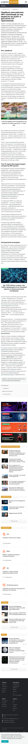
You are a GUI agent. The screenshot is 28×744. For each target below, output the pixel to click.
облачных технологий (7, 257)
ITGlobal (23, 331)
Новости (4, 684)
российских (13, 142)
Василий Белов (5, 333)
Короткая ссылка (6, 394)
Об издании (5, 701)
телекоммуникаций (6, 151)
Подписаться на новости (7, 391)
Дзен (14, 710)
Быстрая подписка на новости (11, 714)
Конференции (16, 684)
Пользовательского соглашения (14, 738)
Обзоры (4, 690)
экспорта (8, 261)
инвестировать (13, 362)
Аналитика (4, 686)
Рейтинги (4, 688)
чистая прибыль (5, 85)
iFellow (14, 345)
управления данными (14, 189)
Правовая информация (9, 722)
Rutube (14, 706)
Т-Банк (22, 338)
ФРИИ (22, 168)
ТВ (13, 693)
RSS (5, 716)
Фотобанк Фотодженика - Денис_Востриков (18, 118)
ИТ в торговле (14, 2)
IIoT (21, 353)
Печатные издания (17, 695)
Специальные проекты (16, 687)
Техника (15, 691)
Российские (4, 348)
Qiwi (17, 338)
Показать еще (14, 521)
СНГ (2, 343)
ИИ (22, 256)
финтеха (14, 369)
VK (13, 702)
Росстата (9, 66)
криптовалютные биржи (7, 374)
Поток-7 (4, 357)
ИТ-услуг (17, 296)
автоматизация (13, 204)
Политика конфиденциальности (11, 718)
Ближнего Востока (13, 248)
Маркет (14, 689)
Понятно (5, 741)
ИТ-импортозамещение (11, 228)
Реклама (4, 702)
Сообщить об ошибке (9, 720)
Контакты (4, 706)
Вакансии (4, 704)
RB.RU (9, 224)
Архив (3, 692)
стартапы (20, 362)
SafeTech (8, 345)
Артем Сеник (10, 357)
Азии (6, 248)
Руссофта (4, 300)
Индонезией (4, 349)
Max (14, 701)
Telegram (15, 708)
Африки (21, 349)
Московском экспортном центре (9, 304)
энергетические (15, 216)
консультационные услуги (18, 156)
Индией (10, 349)
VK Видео (15, 704)
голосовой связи (5, 216)
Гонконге (12, 371)
